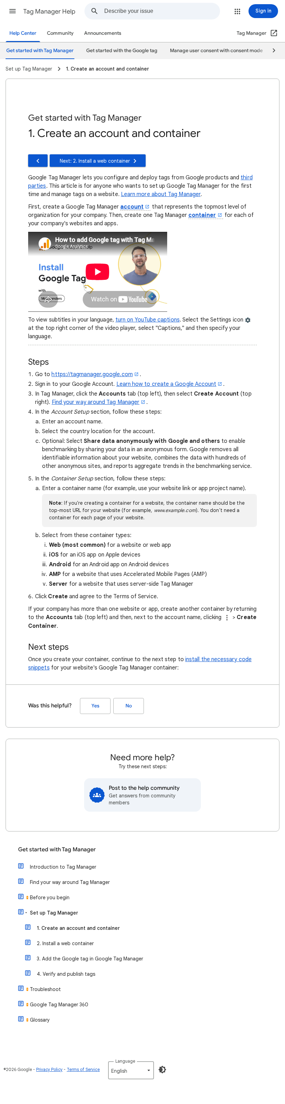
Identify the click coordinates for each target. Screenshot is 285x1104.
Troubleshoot (45, 989)
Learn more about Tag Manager (161, 194)
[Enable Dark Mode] (162, 1069)
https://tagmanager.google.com (91, 374)
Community (60, 33)
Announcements (102, 33)
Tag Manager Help (49, 11)
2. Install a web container (65, 943)
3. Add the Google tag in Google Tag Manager (90, 959)
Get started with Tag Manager (57, 849)
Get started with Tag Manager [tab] (40, 51)
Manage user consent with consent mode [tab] (216, 51)
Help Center (22, 33)
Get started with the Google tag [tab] (121, 51)
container (202, 215)
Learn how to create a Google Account (166, 384)
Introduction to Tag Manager (63, 867)
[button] (12, 11)
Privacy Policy (49, 1069)
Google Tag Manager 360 (59, 1004)
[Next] (270, 50)
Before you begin (50, 897)
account (132, 206)
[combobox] (162, 11)
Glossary (40, 1020)
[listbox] (131, 1070)
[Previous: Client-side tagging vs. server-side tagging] (38, 160)
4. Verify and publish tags (66, 974)
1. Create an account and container (78, 928)
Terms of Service (83, 1069)
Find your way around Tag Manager (96, 402)
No (128, 706)
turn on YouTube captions (147, 319)
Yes (95, 706)
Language (125, 1061)
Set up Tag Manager (54, 913)
